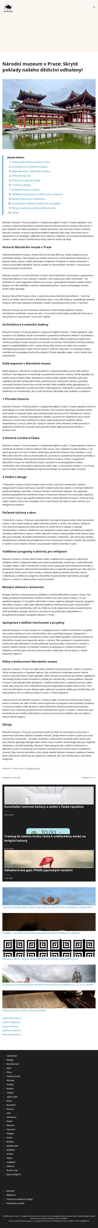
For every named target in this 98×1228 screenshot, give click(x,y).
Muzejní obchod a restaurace (28, 199)
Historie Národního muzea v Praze (31, 162)
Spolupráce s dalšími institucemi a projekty (36, 203)
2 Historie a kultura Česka (26, 180)
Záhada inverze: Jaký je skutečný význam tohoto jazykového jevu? (40, 958)
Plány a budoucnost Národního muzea (34, 208)
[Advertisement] (49, 30)
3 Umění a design (21, 185)
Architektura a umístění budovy (30, 166)
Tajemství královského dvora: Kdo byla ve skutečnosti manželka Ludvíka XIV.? (47, 907)
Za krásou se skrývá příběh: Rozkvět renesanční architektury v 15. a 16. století (47, 984)
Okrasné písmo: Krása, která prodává (24, 1010)
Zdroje (15, 212)
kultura (93, 778)
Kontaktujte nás (33, 768)
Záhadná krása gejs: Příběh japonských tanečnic (38, 870)
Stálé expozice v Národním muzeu (31, 171)
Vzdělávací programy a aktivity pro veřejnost (37, 194)
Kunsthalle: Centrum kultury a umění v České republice (44, 807)
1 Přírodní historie (21, 175)
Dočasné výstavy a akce (26, 189)
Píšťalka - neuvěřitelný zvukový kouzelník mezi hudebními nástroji (40, 933)
